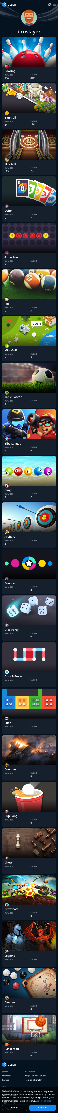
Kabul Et (42, 1107)
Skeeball (10, 164)
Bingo (8, 490)
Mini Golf (11, 350)
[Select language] (50, 4)
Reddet (14, 1107)
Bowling (10, 71)
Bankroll (10, 117)
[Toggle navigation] (54, 5)
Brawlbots (11, 909)
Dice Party (12, 630)
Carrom (10, 1002)
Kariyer (5, 1079)
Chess (9, 862)
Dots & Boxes (14, 676)
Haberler (6, 1075)
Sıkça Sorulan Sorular (35, 1075)
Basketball (12, 1049)
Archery (10, 536)
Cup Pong (11, 816)
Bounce (10, 583)
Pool (7, 304)
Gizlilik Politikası (44, 1100)
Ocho (8, 211)
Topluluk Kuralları (33, 1079)
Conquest (11, 769)
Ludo (8, 723)
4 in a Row (11, 257)
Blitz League (13, 443)
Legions (10, 956)
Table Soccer (13, 397)
